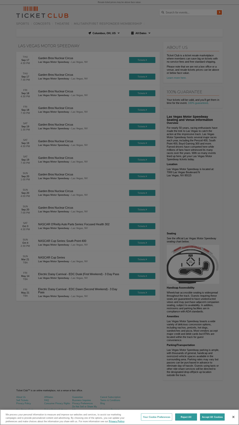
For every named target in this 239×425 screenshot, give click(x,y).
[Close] (233, 417)
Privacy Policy (116, 421)
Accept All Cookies (212, 417)
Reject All (186, 417)
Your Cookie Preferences (156, 417)
